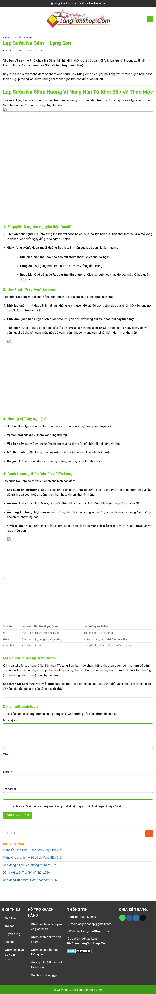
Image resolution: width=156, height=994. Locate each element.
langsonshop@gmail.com (95, 924)
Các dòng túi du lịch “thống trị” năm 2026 (30, 865)
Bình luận (10, 720)
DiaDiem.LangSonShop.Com (87, 943)
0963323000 (87, 917)
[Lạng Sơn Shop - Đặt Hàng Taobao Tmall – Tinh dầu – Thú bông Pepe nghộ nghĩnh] (78, 18)
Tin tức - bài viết (23, 37)
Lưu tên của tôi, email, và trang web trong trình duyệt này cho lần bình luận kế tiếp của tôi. (65, 806)
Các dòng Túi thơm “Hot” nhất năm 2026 (30, 880)
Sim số (7, 37)
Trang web (10, 788)
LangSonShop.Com (89, 989)
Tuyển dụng (12, 934)
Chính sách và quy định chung (14, 954)
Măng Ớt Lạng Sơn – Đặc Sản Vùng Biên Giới (32, 857)
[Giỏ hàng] (150, 19)
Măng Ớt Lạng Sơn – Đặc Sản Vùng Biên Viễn (33, 850)
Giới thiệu (11, 918)
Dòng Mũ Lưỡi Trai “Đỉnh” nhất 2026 (26, 872)
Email (7, 771)
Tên (6, 754)
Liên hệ (9, 942)
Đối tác (9, 926)
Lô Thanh (40, 50)
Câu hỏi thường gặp (44, 975)
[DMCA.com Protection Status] (79, 951)
